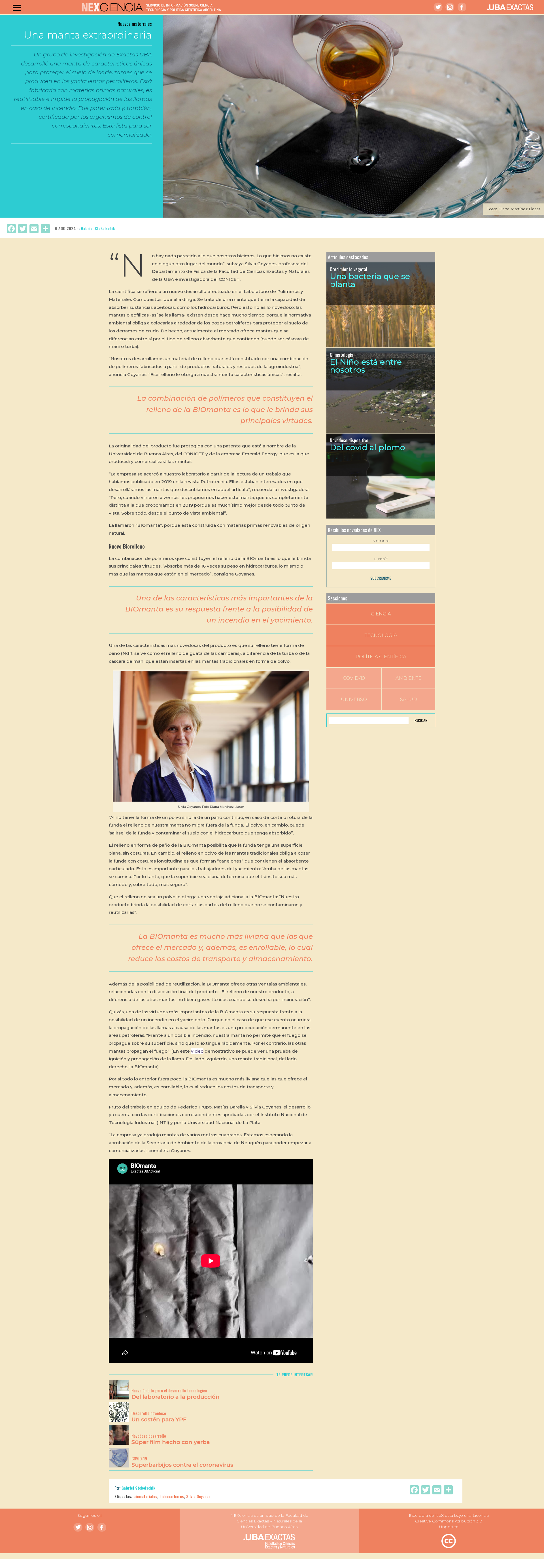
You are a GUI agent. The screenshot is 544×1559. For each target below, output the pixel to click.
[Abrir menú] (17, 7)
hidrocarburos (172, 1496)
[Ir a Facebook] (461, 7)
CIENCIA (381, 614)
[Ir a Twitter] (438, 7)
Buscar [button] (421, 720)
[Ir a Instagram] (449, 7)
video (197, 1051)
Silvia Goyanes (198, 1496)
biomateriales (145, 1496)
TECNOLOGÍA (381, 635)
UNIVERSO (354, 699)
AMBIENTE (408, 678)
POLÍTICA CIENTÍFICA (381, 656)
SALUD (408, 699)
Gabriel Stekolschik (98, 228)
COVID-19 (354, 678)
